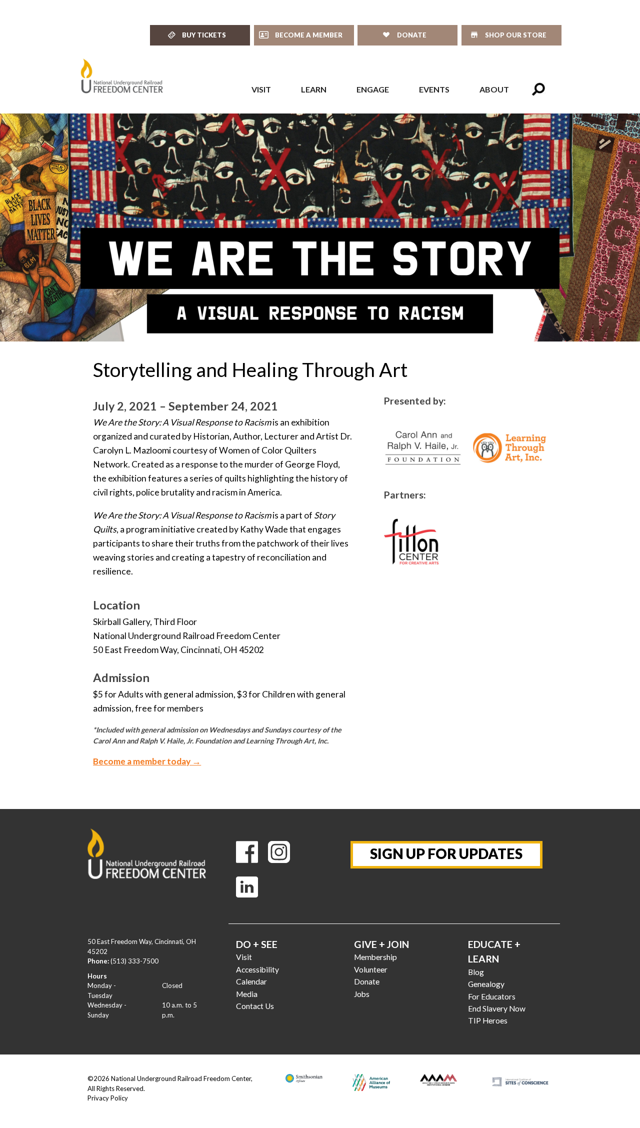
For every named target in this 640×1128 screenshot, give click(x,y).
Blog (476, 972)
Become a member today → (147, 761)
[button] (538, 89)
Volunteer (371, 969)
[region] (320, 228)
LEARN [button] (313, 89)
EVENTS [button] (434, 89)
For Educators (492, 996)
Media (247, 994)
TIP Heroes (488, 1020)
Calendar (251, 981)
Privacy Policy (108, 1098)
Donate (367, 981)
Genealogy (486, 984)
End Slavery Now (497, 1008)
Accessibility (257, 969)
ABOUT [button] (494, 89)
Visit (244, 957)
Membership (375, 957)
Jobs (362, 994)
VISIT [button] (261, 89)
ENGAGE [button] (372, 89)
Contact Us (255, 1006)
